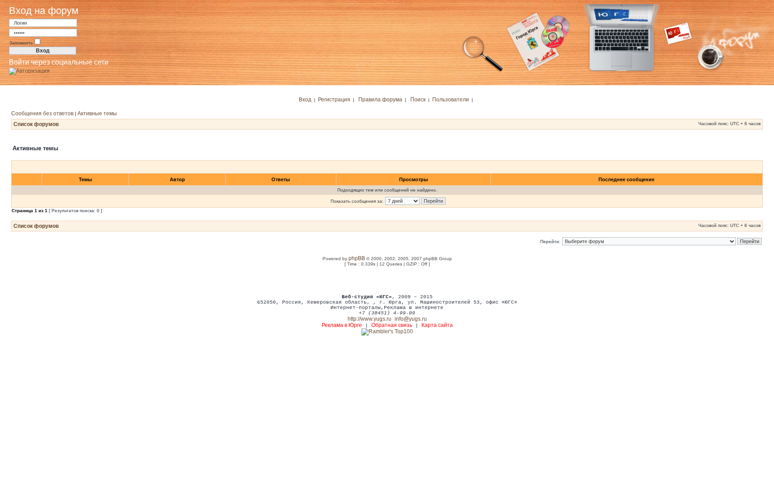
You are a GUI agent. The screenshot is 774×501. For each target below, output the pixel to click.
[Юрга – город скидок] (683, 71)
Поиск (418, 99)
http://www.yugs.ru (369, 319)
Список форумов (36, 124)
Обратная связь (391, 325)
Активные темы (97, 113)
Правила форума (380, 99)
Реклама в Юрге (342, 325)
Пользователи (450, 99)
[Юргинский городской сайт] (629, 71)
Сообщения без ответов (42, 113)
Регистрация (334, 99)
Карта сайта (437, 325)
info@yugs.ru (411, 319)
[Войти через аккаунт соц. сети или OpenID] (29, 69)
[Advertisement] (387, 279)
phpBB (356, 258)
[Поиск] (483, 71)
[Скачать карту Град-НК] (543, 71)
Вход (305, 99)
